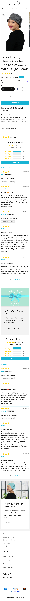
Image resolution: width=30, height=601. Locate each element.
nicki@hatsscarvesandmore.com (12, 546)
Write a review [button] (15, 162)
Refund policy (23, 595)
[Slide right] (18, 54)
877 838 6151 (7, 543)
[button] (22, 3)
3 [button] (15, 279)
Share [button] (4, 133)
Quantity (3, 93)
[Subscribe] (24, 522)
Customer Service (8, 556)
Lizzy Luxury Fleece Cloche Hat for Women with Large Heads (17, 8)
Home (3, 8)
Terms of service (20, 597)
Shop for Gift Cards (13, 328)
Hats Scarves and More (12, 595)
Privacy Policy (7, 564)
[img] (5, 172)
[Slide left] (11, 54)
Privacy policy (10, 597)
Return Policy (7, 560)
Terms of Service (8, 567)
